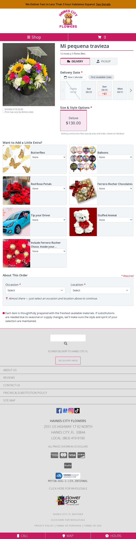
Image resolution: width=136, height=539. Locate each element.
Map (69, 536)
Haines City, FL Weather (68, 514)
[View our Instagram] (71, 412)
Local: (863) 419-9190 (68, 438)
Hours (115, 536)
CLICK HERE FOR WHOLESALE (68, 488)
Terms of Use (93, 525)
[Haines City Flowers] (68, 28)
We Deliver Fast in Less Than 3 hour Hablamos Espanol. (68, 4)
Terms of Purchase (68, 525)
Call (23, 536)
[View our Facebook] (59, 412)
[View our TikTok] (77, 412)
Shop (36, 37)
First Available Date (101, 77)
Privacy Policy (44, 525)
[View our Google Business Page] (65, 412)
